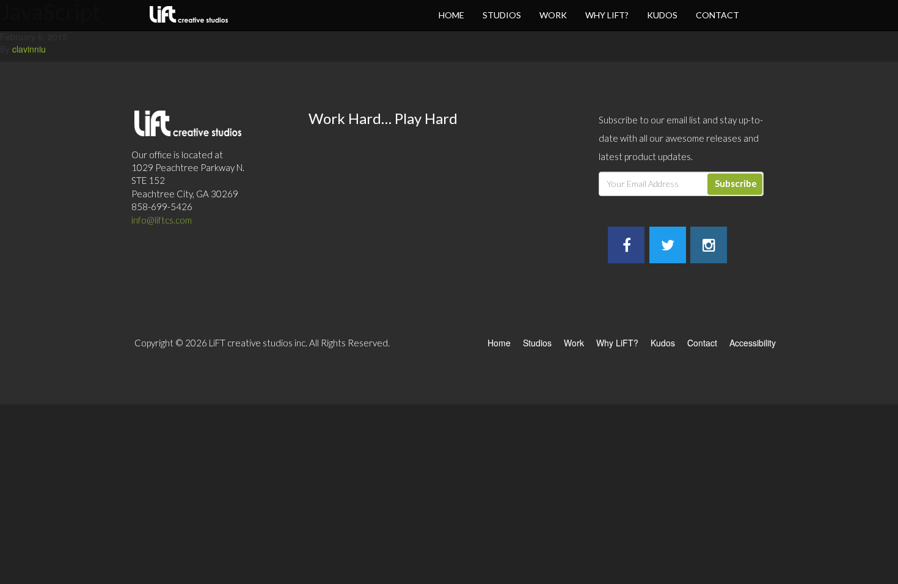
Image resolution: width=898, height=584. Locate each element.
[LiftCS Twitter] (667, 246)
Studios (502, 15)
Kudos (662, 15)
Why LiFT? (607, 15)
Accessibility (752, 343)
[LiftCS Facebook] (626, 246)
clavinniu (29, 49)
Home (451, 15)
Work (553, 15)
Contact (717, 15)
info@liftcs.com (161, 219)
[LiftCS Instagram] (709, 246)
